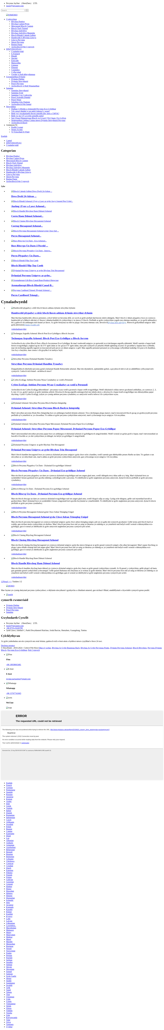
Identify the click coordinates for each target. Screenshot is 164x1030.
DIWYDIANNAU (14, 49)
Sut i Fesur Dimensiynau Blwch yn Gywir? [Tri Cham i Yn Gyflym (38, 118)
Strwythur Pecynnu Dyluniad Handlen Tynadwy (37, 364)
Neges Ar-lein (17, 130)
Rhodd (14, 56)
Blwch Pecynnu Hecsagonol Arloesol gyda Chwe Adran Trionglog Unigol (49, 517)
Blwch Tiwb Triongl (19, 28)
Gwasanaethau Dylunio (15, 77)
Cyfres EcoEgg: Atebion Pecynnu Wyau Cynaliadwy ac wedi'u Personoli (49, 384)
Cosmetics (15, 70)
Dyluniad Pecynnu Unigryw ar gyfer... (31, 275)
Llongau (14, 65)
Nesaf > (6, 581)
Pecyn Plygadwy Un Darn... (26, 255)
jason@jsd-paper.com (15, 6)
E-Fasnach (15, 54)
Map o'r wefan (45, 648)
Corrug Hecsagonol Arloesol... (27, 226)
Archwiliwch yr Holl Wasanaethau (25, 86)
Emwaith (15, 61)
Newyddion (11, 107)
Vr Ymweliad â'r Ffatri (20, 132)
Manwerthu (16, 63)
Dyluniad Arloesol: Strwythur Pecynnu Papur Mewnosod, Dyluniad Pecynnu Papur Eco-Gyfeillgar (63, 428)
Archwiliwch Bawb (19, 123)
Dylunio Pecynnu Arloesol (121, 648)
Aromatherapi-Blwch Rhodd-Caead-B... (32, 285)
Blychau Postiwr (18, 21)
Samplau (9, 88)
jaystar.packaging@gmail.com (18, 679)
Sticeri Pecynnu (17, 42)
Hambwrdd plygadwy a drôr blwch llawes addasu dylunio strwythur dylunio (52, 313)
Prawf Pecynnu (17, 84)
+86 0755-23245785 (14, 628)
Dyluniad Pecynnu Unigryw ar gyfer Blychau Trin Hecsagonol (44, 449)
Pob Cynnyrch (34, 650)
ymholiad (15, 329)
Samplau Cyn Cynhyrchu (21, 95)
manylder (22, 329)
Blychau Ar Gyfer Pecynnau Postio (95, 648)
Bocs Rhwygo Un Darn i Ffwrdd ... (29, 245)
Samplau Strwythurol (19, 90)
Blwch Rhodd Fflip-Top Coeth (27, 265)
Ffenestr (14, 67)
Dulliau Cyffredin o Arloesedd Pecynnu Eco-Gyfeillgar (33, 109)
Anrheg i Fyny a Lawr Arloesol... (28, 206)
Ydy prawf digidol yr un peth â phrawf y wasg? (30, 111)
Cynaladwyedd (17, 51)
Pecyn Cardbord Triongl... (25, 295)
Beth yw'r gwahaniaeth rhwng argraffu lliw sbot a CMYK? (35, 113)
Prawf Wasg (16, 100)
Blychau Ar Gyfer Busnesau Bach (66, 648)
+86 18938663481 (13, 665)
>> (10, 581)
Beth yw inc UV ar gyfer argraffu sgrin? (27, 116)
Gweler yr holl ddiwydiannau (23, 74)
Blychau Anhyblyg (19, 31)
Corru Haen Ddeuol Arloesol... (27, 216)
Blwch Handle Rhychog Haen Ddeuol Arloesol (35, 563)
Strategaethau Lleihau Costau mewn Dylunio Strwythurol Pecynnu (38, 120)
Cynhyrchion (11, 19)
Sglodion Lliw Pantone (20, 102)
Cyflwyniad (16, 72)
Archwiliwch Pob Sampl (21, 104)
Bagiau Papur (16, 44)
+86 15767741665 (13, 693)
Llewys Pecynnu (18, 40)
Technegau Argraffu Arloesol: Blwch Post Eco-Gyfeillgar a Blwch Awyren (49, 338)
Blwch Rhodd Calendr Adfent (23, 35)
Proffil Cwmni (17, 127)
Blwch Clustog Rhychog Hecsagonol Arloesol (34, 540)
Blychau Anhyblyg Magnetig (23, 33)
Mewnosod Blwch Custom (22, 26)
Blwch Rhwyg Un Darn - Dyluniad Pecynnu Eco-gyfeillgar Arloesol (46, 493)
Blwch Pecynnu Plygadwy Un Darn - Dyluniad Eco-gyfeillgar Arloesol (48, 470)
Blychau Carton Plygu (20, 24)
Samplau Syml (17, 93)
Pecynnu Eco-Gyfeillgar (17, 650)
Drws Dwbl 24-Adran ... (24, 196)
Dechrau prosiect (8, 645)
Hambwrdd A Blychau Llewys (23, 38)
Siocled (14, 58)
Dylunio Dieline (17, 79)
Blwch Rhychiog (140, 648)
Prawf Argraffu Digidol (20, 97)
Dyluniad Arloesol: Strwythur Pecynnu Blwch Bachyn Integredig (45, 408)
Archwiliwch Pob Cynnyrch (22, 47)
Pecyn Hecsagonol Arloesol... (26, 236)
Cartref (9, 140)
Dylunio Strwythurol (19, 81)
